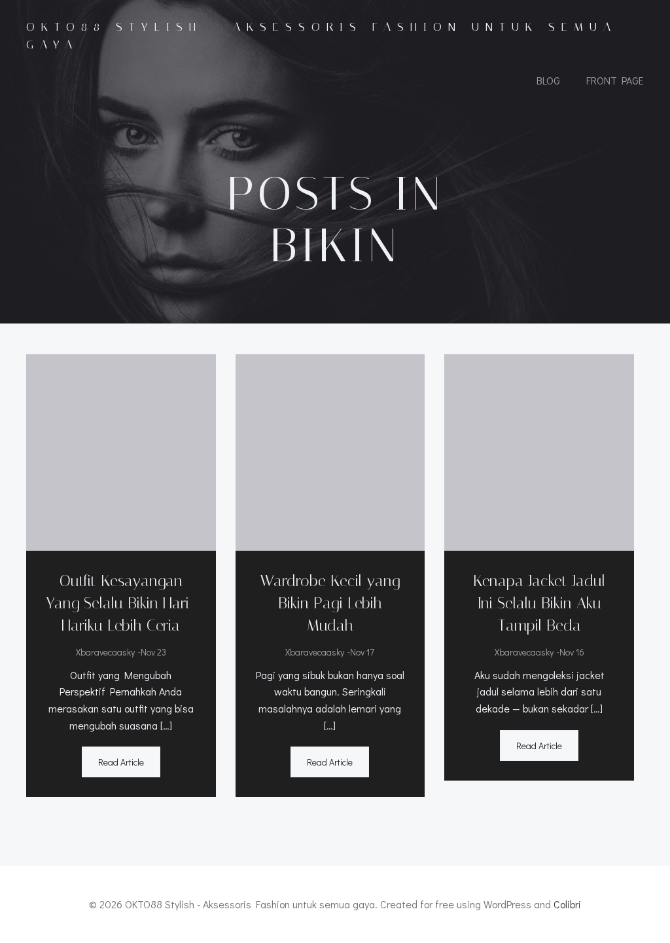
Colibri (567, 904)
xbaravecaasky (105, 652)
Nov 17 (362, 652)
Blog (548, 80)
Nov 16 (571, 652)
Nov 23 (153, 652)
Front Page (615, 80)
